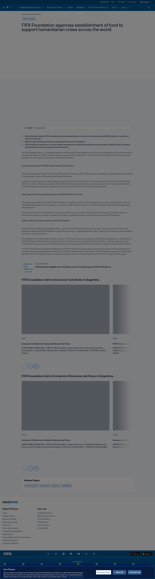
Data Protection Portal (76, 577)
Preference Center (103, 572)
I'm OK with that (134, 572)
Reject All (119, 572)
